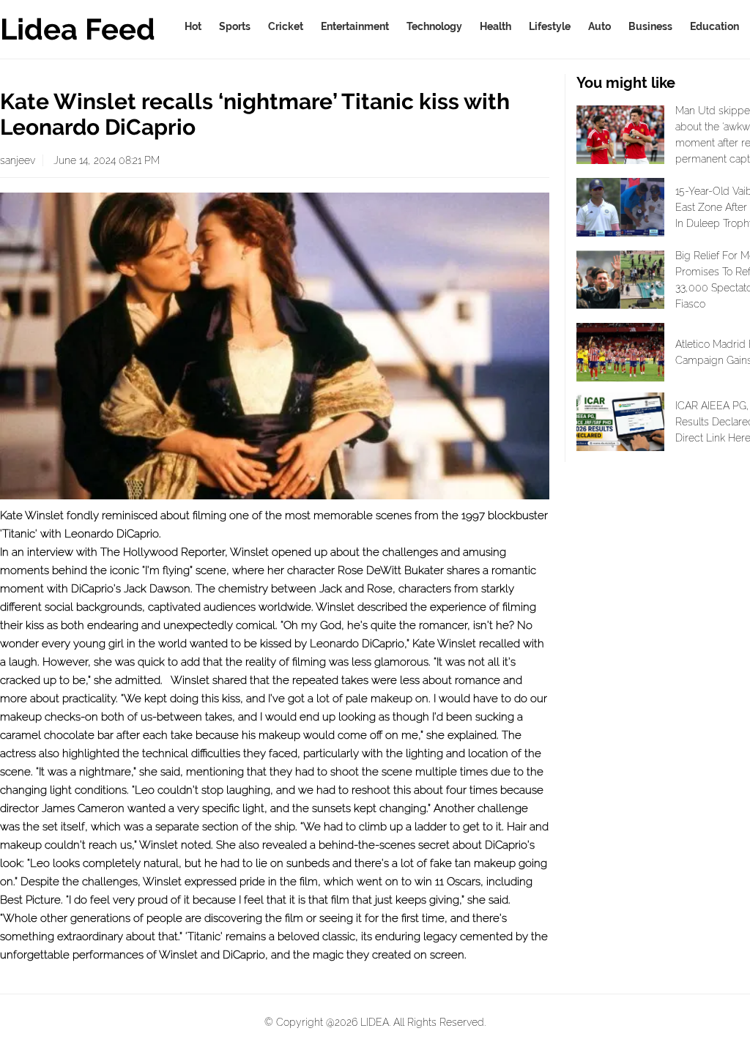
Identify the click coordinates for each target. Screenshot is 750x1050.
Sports (234, 26)
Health (495, 26)
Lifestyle (550, 26)
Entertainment (355, 26)
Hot (193, 26)
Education (714, 26)
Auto (599, 26)
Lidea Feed (77, 29)
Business (650, 26)
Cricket (285, 26)
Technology (434, 26)
